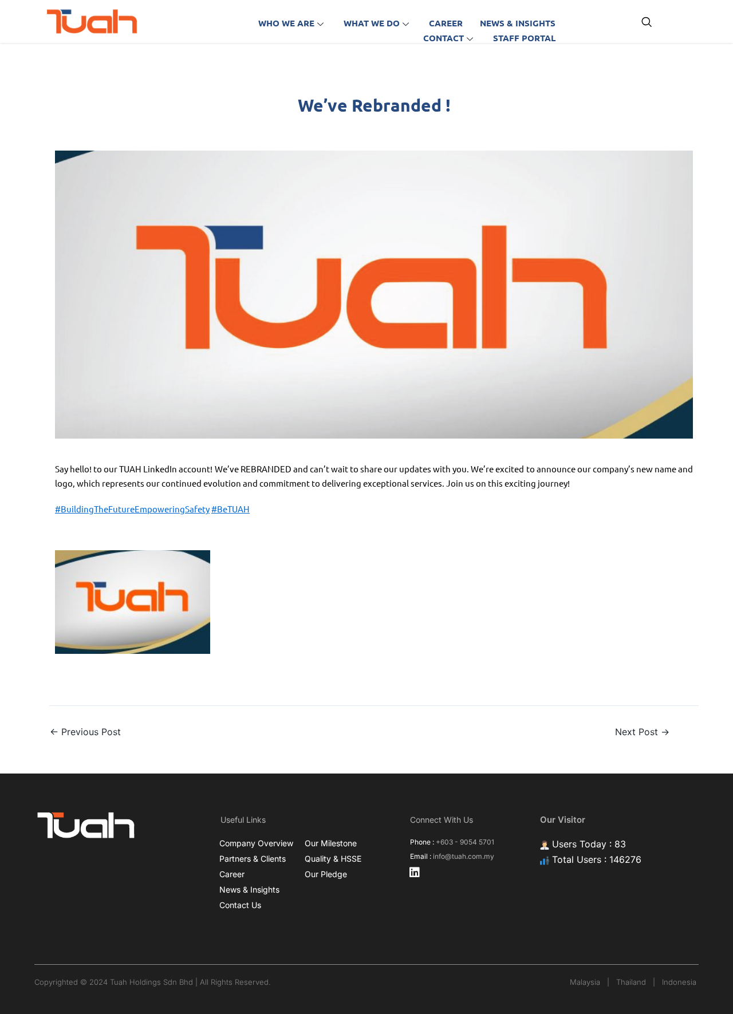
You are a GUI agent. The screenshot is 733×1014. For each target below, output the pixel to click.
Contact (443, 38)
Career (446, 23)
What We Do (372, 23)
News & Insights (517, 23)
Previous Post (85, 731)
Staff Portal (524, 38)
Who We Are (286, 23)
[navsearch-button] (646, 22)
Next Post (642, 731)
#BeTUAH (230, 508)
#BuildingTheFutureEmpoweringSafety (132, 508)
